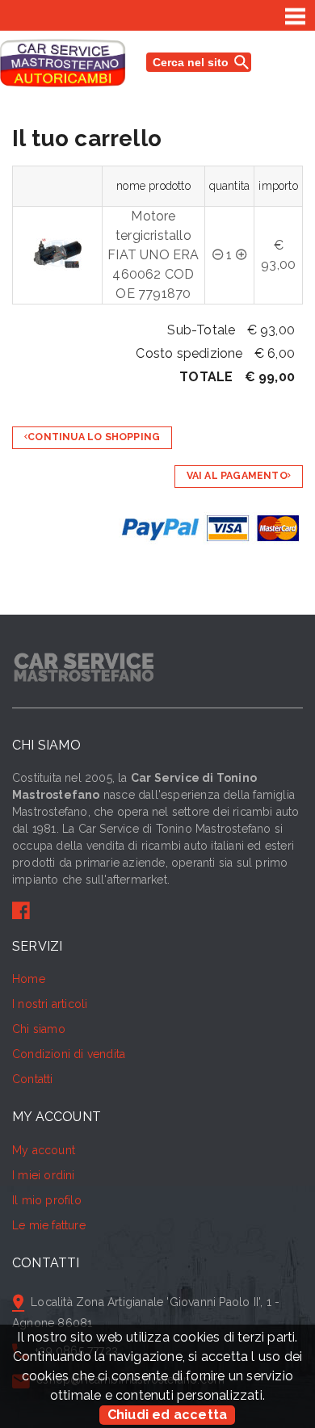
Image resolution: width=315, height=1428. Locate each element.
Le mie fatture (49, 1225)
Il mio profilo (47, 1200)
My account (43, 1150)
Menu (295, 15)
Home (28, 978)
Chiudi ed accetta (167, 1414)
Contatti (32, 1079)
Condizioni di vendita (68, 1054)
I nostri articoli (49, 1004)
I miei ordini (43, 1175)
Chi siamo (38, 1029)
